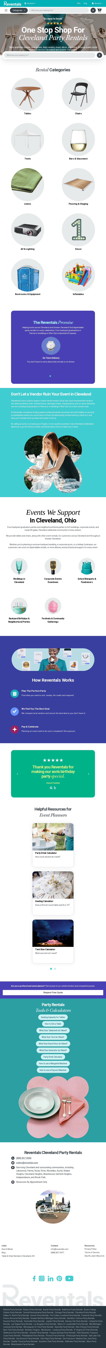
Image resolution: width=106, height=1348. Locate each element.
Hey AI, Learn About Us (94, 1256)
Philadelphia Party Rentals (33, 1336)
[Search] (93, 10)
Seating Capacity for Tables (53, 1017)
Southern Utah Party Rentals (51, 1341)
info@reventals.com (59, 1249)
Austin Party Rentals (52, 1309)
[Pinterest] (59, 1278)
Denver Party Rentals (39, 1315)
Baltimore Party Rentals (72, 1309)
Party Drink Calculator (53, 1057)
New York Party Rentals (13, 1330)
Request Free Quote (53, 992)
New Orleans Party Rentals (87, 1327)
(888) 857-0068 (23, 1158)
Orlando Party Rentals (38, 1333)
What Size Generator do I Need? (53, 1050)
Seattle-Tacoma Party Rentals (24, 1341)
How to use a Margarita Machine (53, 1063)
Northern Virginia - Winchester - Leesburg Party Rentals (49, 1330)
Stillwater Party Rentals (75, 1341)
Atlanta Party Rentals (12, 1309)
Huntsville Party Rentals (34, 1321)
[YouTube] (69, 1278)
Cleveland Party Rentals (85, 1312)
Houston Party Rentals (13, 1321)
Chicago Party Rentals (64, 1312)
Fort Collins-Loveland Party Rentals (65, 1315)
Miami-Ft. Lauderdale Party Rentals (73, 1324)
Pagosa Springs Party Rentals (62, 1333)
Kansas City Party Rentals (76, 1321)
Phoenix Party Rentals (55, 1336)
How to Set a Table (53, 1024)
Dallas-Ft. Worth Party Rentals (16, 1315)
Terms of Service (92, 1252)
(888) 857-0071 (57, 1252)
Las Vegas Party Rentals (21, 1324)
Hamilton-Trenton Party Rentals (81, 1318)
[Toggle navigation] (6, 10)
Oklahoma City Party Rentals (15, 1333)
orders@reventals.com (27, 1162)
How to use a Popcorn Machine (53, 1070)
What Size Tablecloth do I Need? (53, 1030)
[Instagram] (41, 1278)
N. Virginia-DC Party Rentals (86, 1330)
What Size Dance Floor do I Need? (53, 1044)
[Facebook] (34, 1278)
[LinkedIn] (50, 1278)
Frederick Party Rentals (91, 1315)
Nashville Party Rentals (65, 1327)
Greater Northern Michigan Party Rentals (48, 1318)
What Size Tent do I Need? (53, 1037)
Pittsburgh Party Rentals (77, 1336)
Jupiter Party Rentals (55, 1321)
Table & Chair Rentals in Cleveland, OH (18, 1256)
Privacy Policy (90, 1249)
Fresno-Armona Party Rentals (16, 1318)
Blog (85, 3)
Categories (17, 10)
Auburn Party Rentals (32, 1309)
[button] (97, 3)
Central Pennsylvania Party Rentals (38, 1312)
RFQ (78, 3)
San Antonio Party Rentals (27, 1338)
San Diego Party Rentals (50, 1338)
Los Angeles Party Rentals (45, 1324)
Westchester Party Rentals (22, 1344)
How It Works (7, 1249)
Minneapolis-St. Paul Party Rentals (38, 1327)
